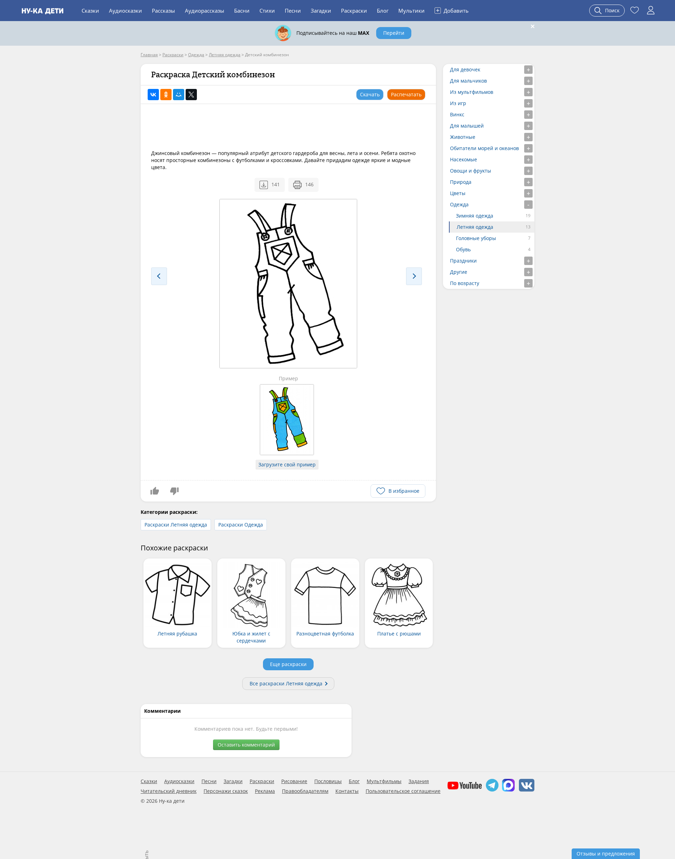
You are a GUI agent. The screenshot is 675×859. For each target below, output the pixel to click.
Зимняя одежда (474, 215)
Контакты (347, 791)
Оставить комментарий (246, 744)
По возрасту (464, 283)
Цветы (457, 193)
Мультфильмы (384, 781)
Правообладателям (305, 791)
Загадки (321, 10)
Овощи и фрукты (470, 170)
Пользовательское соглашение (403, 791)
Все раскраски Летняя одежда (286, 683)
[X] (191, 94)
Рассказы (163, 10)
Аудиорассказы (204, 10)
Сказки (90, 10)
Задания (419, 781)
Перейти (393, 33)
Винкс (457, 114)
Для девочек (465, 69)
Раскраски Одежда (240, 524)
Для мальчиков (468, 80)
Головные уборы (476, 238)
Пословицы (328, 781)
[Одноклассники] (166, 94)
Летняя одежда (475, 227)
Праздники (463, 260)
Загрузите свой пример (287, 464)
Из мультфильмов (471, 92)
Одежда (459, 204)
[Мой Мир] (178, 94)
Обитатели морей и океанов (484, 148)
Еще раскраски (288, 664)
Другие (458, 272)
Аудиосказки (125, 10)
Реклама (265, 791)
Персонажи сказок (226, 791)
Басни (242, 10)
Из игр (458, 103)
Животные (462, 137)
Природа (460, 182)
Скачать (370, 94)
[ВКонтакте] (153, 94)
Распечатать (406, 94)
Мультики (411, 10)
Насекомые (463, 159)
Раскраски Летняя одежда (175, 524)
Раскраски (354, 10)
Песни (293, 10)
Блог (382, 10)
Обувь (463, 249)
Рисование (294, 781)
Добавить (452, 10)
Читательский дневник (169, 791)
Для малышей (467, 125)
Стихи (267, 10)
